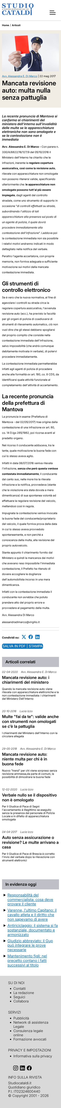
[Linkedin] (37, 637)
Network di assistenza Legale (30, 1024)
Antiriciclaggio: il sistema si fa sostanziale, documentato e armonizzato (32, 930)
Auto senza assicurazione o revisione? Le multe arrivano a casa (30, 842)
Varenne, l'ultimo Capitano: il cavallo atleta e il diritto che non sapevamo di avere (32, 914)
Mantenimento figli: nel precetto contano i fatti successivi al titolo (27, 960)
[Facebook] (30, 637)
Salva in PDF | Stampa (23, 646)
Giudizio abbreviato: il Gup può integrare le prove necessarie (30, 945)
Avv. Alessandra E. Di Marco (19, 76)
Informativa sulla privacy (32, 1056)
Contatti (19, 988)
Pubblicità (21, 1018)
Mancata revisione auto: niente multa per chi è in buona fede (24, 759)
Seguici (19, 997)
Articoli (16, 25)
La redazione (23, 993)
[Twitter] (24, 637)
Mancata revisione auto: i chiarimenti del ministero (25, 680)
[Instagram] (15, 1068)
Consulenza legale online (28, 1033)
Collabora (21, 1001)
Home (5, 25)
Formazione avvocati (29, 1039)
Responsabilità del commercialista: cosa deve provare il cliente (30, 899)
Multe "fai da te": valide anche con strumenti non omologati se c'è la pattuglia (30, 721)
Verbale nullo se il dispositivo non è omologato (29, 797)
